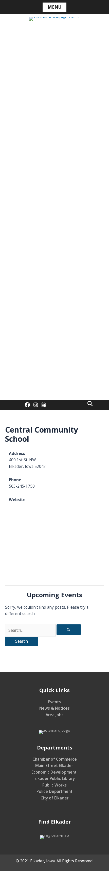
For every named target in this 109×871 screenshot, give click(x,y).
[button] (90, 403)
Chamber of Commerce (54, 759)
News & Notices (54, 708)
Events (54, 702)
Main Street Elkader (54, 765)
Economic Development (54, 772)
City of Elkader (54, 798)
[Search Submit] (69, 629)
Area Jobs (55, 715)
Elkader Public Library (54, 778)
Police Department (54, 791)
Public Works (54, 785)
